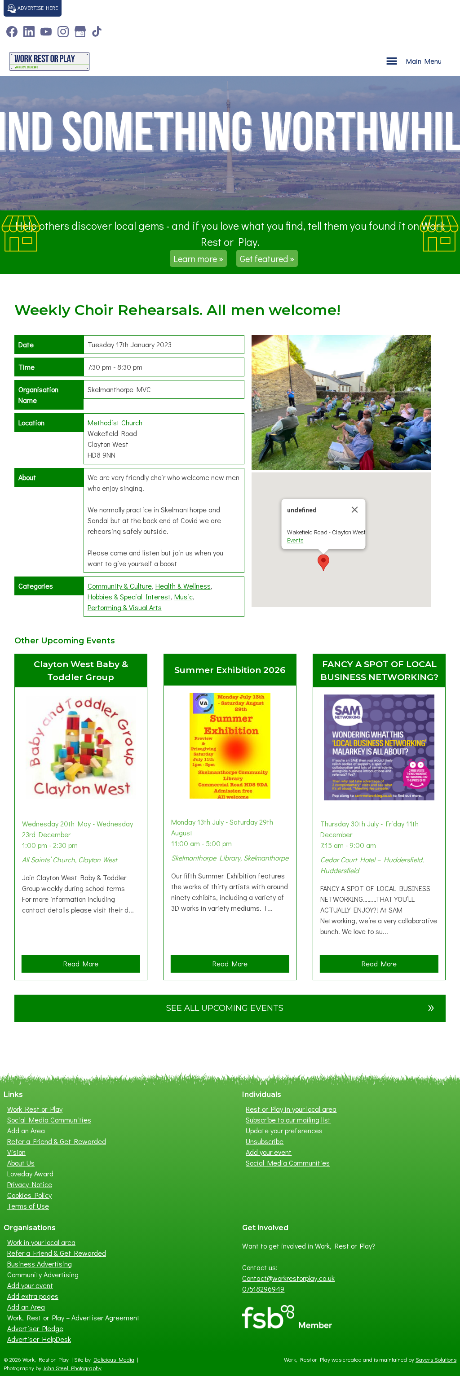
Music (183, 596)
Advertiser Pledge (35, 1328)
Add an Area (26, 1130)
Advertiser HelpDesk (39, 1339)
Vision (16, 1152)
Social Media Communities (49, 1119)
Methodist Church (115, 422)
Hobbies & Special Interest (129, 596)
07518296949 (263, 1288)
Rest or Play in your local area (291, 1109)
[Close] (355, 509)
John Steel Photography (72, 1368)
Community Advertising (43, 1274)
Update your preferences (284, 1130)
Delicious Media (113, 1359)
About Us (21, 1162)
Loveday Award (30, 1173)
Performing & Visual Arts (125, 607)
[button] (323, 562)
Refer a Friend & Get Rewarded (56, 1141)
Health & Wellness (183, 585)
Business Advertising (39, 1263)
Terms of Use (28, 1205)
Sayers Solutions (436, 1359)
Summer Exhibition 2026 (230, 669)
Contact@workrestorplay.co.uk (288, 1278)
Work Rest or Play (34, 1109)
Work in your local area (41, 1242)
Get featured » (267, 258)
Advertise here (37, 7)
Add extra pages (32, 1296)
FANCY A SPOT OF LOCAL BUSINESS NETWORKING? (379, 670)
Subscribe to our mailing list (288, 1119)
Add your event (269, 1152)
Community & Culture (120, 585)
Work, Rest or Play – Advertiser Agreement (73, 1317)
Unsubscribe (264, 1141)
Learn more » (198, 258)
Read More (83, 965)
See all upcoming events (300, 1006)
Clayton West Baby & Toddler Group (81, 670)
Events (295, 540)
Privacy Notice (29, 1184)
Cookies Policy (29, 1195)
